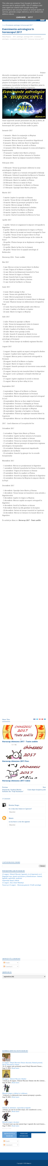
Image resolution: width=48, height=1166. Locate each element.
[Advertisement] (21, 57)
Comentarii (8, 966)
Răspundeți (12, 812)
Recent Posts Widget (6, 1128)
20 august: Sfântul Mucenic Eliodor (14, 1079)
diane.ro (29, 1163)
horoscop (31, 39)
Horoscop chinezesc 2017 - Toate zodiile (20, 741)
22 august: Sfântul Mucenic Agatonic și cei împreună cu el (22, 874)
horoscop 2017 (39, 39)
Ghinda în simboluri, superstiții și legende (16, 1108)
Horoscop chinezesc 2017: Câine (16, 781)
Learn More (21, 17)
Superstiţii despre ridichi (10, 880)
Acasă (4, 25)
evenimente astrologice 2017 (18, 39)
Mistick (11, 818)
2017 (14, 37)
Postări (7, 963)
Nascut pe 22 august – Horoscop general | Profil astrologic (21, 885)
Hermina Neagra (14, 805)
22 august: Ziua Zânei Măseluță (13, 883)
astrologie (20, 37)
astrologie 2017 (28, 37)
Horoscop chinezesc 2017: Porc (15, 761)
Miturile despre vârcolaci (10, 1122)
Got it (30, 17)
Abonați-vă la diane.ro (9, 1135)
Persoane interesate (24, 1135)
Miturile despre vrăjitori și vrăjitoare (14, 1093)
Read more (15, 1068)
